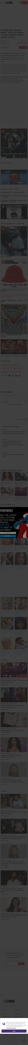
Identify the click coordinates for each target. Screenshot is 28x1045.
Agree (14, 1031)
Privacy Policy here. (11, 1028)
